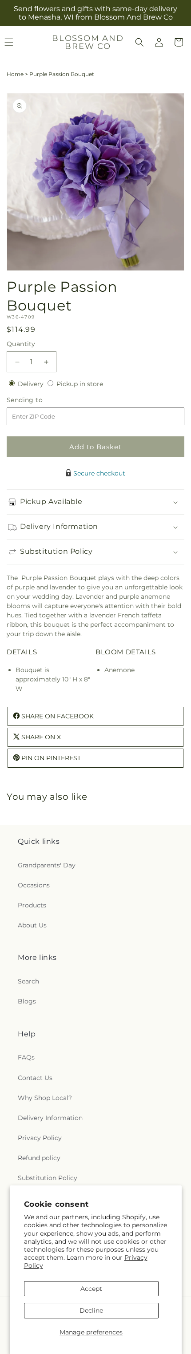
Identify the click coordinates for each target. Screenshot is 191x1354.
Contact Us (35, 1078)
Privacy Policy (40, 1138)
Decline (91, 1310)
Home (15, 74)
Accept (91, 1289)
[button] (139, 42)
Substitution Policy (47, 1178)
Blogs (27, 1001)
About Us (32, 925)
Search (28, 981)
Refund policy (39, 1158)
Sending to (38, 400)
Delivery (31, 384)
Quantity (21, 344)
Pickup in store (79, 384)
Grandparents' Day (47, 865)
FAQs (26, 1057)
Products (32, 905)
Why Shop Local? (45, 1098)
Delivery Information (50, 1118)
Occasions (34, 885)
